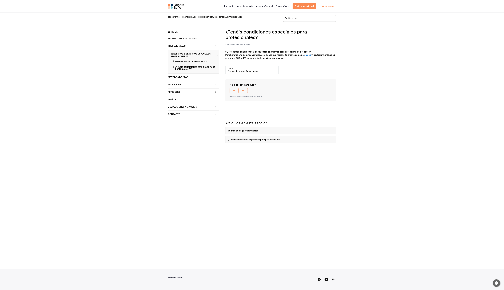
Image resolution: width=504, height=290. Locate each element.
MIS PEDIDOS (174, 84)
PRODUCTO (174, 92)
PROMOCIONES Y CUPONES (182, 38)
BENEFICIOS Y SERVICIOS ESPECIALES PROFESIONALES (220, 17)
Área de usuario (245, 6)
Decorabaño (174, 17)
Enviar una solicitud (304, 6)
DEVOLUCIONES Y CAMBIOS (182, 106)
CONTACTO (174, 114)
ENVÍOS (172, 99)
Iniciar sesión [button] (327, 6)
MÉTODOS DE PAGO (178, 77)
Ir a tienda (229, 6)
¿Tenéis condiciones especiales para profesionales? (195, 68)
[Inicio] (176, 6)
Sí (234, 90)
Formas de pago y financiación (191, 61)
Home (174, 32)
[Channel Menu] (496, 283)
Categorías (281, 6)
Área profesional (264, 6)
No (243, 90)
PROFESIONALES (189, 17)
